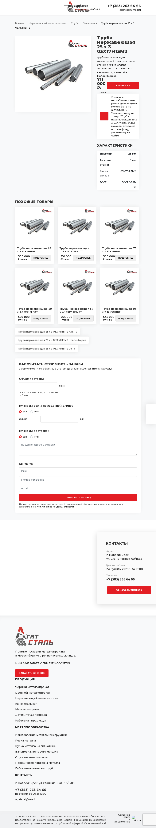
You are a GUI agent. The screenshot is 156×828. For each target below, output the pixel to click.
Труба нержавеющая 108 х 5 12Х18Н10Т (74, 250)
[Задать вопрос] (151, 409)
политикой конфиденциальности (55, 506)
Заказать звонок (129, 590)
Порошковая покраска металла (37, 763)
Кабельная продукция (31, 720)
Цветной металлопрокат (32, 692)
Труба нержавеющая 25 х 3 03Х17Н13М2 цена (46, 348)
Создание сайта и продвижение (121, 818)
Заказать (123, 85)
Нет (36, 411)
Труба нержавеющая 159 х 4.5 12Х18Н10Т (34, 310)
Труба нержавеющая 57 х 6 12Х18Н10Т (119, 250)
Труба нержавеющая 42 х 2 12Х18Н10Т (34, 250)
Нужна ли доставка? (34, 431)
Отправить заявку (78, 497)
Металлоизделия (27, 709)
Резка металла (25, 740)
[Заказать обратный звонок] (151, 419)
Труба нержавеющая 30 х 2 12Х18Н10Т (119, 310)
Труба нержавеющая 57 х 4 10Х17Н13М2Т (76, 310)
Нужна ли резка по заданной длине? (46, 405)
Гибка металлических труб (34, 768)
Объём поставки (31, 379)
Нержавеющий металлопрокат (37, 698)
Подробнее (40, 257)
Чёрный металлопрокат (32, 687)
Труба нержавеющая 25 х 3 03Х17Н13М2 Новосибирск (52, 340)
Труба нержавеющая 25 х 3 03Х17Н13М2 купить (47, 331)
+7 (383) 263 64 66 (124, 6)
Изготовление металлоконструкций (41, 735)
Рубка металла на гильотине (35, 746)
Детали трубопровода (31, 715)
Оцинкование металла (31, 757)
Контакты (26, 463)
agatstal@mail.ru (130, 9)
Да (25, 411)
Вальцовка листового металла (36, 751)
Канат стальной (26, 703)
